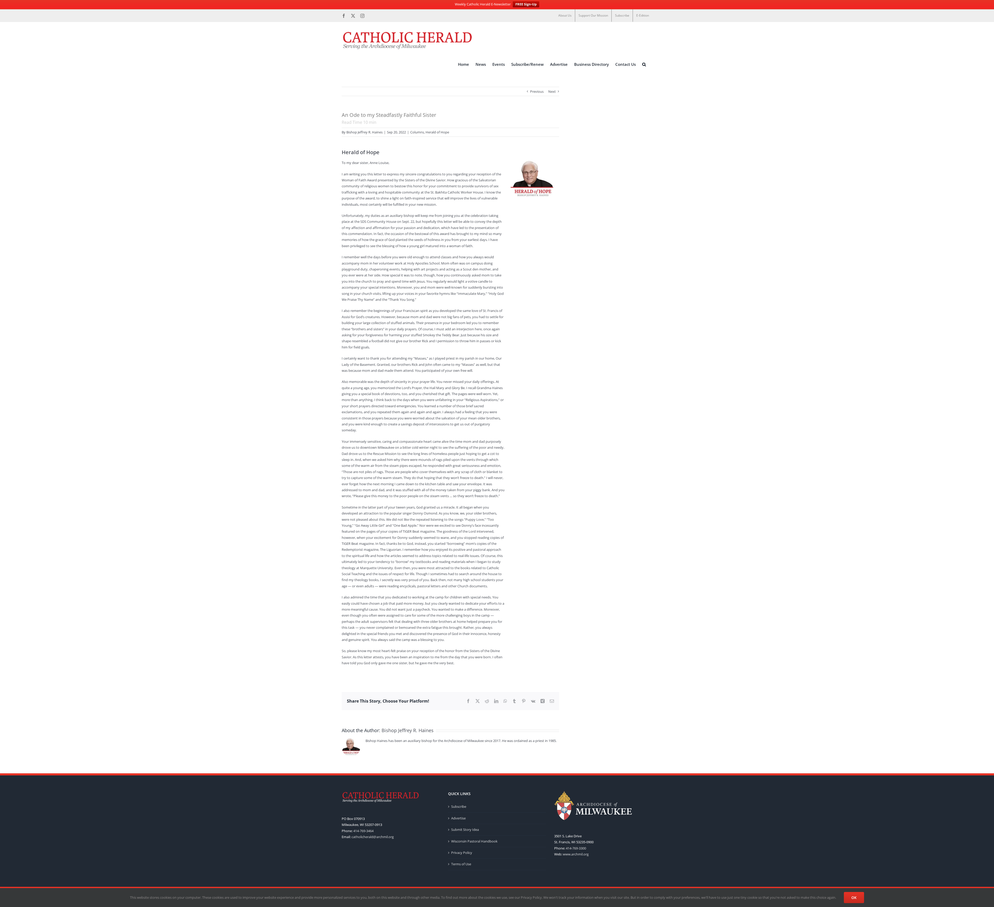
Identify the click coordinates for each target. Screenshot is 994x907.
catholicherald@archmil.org (373, 836)
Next (552, 91)
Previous (537, 91)
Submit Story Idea (465, 829)
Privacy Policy (461, 852)
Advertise (458, 818)
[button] (644, 64)
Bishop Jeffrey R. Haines (364, 132)
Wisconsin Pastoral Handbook (474, 841)
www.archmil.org (576, 854)
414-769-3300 (576, 848)
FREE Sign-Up (526, 4)
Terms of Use (461, 864)
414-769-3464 (363, 831)
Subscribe (458, 806)
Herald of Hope (437, 132)
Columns (417, 132)
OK (854, 897)
